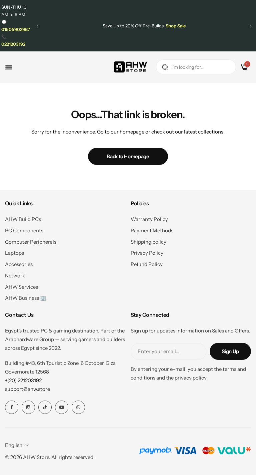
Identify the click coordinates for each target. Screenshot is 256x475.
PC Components (24, 230)
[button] (37, 26)
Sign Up (230, 351)
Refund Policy (147, 264)
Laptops (14, 253)
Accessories (19, 264)
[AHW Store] (130, 67)
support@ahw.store (27, 389)
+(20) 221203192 (23, 380)
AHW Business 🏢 (25, 298)
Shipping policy (148, 242)
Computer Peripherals (30, 242)
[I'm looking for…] (165, 66)
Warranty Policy (149, 219)
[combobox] (196, 66)
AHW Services (21, 287)
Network (15, 275)
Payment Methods (152, 230)
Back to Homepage (128, 156)
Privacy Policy (147, 253)
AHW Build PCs (23, 219)
